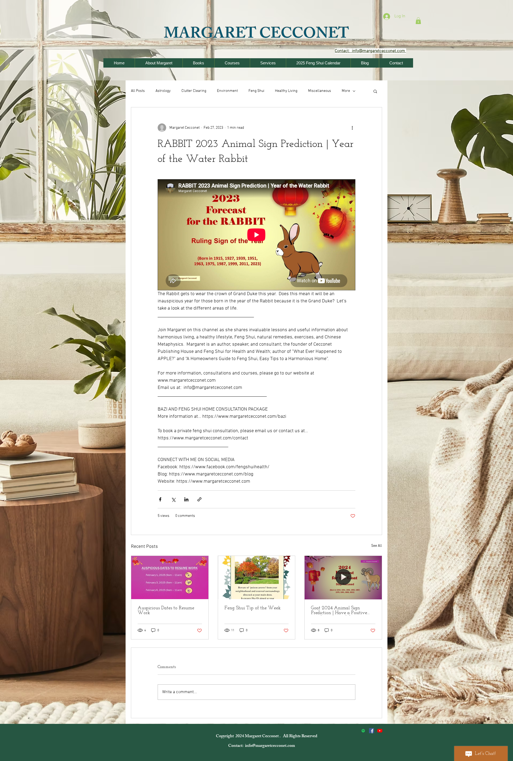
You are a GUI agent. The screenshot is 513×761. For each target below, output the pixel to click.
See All (376, 546)
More (346, 91)
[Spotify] (363, 730)
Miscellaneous (319, 91)
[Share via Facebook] (160, 499)
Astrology (163, 91)
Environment (227, 91)
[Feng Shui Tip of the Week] (256, 577)
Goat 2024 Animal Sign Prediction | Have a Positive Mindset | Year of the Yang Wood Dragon (339, 610)
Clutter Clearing (193, 91)
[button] (418, 20)
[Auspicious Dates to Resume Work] (169, 577)
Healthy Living (286, 91)
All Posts (138, 91)
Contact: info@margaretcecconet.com (262, 746)
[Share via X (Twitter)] (173, 499)
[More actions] (352, 127)
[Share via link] (199, 499)
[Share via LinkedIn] (186, 499)
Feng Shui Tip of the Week (252, 608)
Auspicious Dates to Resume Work (166, 610)
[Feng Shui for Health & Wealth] (371, 730)
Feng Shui (256, 91)
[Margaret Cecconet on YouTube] (379, 730)
